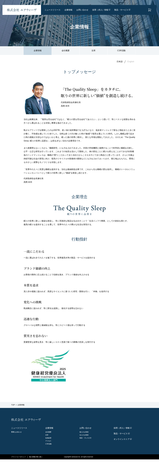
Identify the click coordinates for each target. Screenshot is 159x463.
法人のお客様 (84, 435)
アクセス (48, 441)
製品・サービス (121, 10)
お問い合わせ (82, 10)
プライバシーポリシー (18, 457)
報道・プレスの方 (85, 438)
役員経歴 (48, 438)
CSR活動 (121, 50)
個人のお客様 (84, 432)
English (130, 62)
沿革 (94, 50)
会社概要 (66, 50)
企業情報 (68, 10)
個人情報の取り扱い (36, 457)
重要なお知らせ (16, 432)
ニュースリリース (52, 10)
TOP (13, 405)
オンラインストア (149, 10)
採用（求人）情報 (100, 10)
